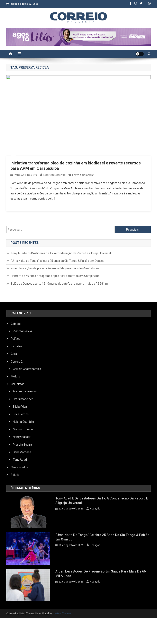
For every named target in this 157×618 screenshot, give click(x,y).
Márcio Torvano (23, 429)
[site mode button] (140, 54)
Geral (14, 353)
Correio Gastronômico (27, 369)
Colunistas (17, 384)
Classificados (19, 467)
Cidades (16, 323)
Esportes (16, 346)
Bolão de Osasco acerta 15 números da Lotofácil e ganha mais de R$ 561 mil (60, 283)
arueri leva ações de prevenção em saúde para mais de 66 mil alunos (55, 268)
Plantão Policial (23, 331)
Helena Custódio (23, 421)
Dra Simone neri (23, 399)
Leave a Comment (83, 174)
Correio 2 (16, 361)
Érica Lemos (21, 414)
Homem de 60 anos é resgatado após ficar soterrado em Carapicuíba (55, 275)
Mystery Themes (62, 613)
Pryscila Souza (22, 444)
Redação (95, 508)
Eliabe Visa (20, 406)
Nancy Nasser (21, 436)
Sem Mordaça (22, 452)
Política (15, 338)
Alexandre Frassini (25, 391)
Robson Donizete (54, 174)
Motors (15, 376)
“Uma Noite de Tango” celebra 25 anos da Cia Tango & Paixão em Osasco (57, 260)
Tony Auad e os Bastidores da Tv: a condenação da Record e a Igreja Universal (61, 253)
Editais (15, 474)
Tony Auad (20, 459)
